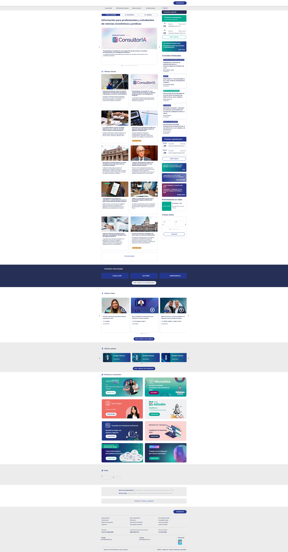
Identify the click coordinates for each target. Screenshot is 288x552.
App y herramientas (135, 518)
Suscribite (153, 392)
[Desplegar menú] (102, 3)
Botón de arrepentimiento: (126, 490)
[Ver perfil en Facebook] (102, 541)
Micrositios (133, 520)
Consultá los (144, 501)
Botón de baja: (123, 493)
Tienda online (104, 520)
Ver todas (174, 159)
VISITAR (174, 234)
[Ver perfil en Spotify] (122, 541)
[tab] (123, 65)
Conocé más (111, 414)
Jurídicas (148, 15)
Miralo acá (110, 392)
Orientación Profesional (136, 522)
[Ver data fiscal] (182, 542)
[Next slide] (185, 224)
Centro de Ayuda (162, 524)
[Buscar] (121, 3)
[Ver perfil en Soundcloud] (118, 541)
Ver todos (174, 37)
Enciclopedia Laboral (163, 518)
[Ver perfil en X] (105, 541)
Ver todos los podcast (144, 368)
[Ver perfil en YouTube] (112, 541)
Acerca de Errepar (163, 522)
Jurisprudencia (175, 276)
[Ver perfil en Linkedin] (109, 541)
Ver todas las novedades (144, 283)
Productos (104, 524)
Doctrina (146, 276)
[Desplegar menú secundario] (167, 3)
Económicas (129, 15)
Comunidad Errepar (163, 520)
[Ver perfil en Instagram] (115, 541)
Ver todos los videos (144, 339)
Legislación (117, 276)
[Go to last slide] (163, 224)
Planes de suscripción (107, 522)
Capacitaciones (105, 518)
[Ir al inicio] (107, 512)
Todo (111, 15)
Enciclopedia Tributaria (136, 524)
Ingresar (180, 3)
